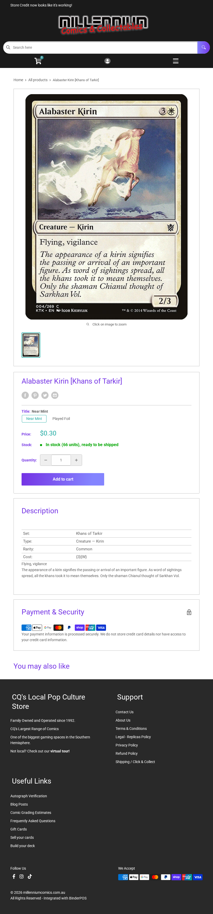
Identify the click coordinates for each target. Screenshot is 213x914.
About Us (123, 720)
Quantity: (29, 460)
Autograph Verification (28, 796)
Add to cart (63, 479)
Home (18, 80)
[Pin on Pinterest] (35, 395)
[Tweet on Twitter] (45, 395)
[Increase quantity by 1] (76, 460)
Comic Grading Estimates (30, 813)
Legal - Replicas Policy (133, 737)
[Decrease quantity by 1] (45, 460)
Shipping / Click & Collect (135, 762)
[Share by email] (54, 395)
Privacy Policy (127, 745)
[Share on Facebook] (25, 395)
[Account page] (107, 61)
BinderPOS (77, 898)
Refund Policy (127, 753)
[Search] (203, 47)
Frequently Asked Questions (32, 821)
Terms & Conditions (131, 728)
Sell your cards (22, 837)
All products (38, 80)
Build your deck (22, 846)
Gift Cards (18, 829)
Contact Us (125, 712)
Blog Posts (19, 804)
